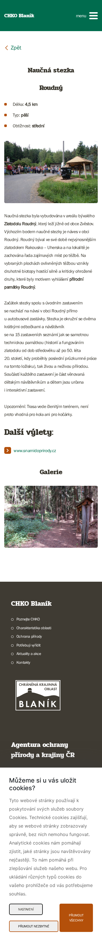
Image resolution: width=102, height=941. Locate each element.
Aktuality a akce (28, 653)
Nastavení (26, 909)
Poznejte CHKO (28, 619)
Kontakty (23, 662)
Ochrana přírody (29, 636)
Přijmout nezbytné (33, 926)
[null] (12, 47)
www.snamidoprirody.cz (35, 450)
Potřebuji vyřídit (28, 645)
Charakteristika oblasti (33, 628)
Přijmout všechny (76, 917)
